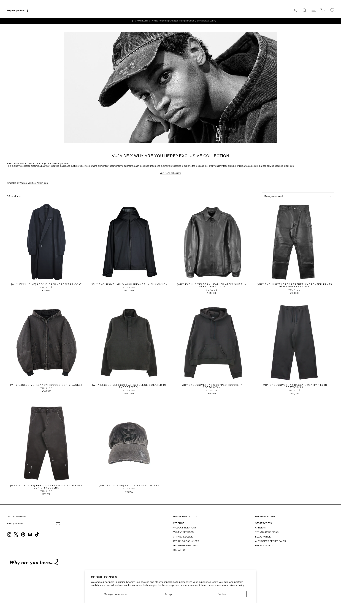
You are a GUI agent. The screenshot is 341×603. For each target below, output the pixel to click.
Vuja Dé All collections (170, 173)
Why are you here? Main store (34, 183)
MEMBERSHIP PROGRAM (185, 545)
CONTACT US (179, 550)
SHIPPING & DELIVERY (184, 537)
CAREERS (260, 527)
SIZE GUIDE (178, 523)
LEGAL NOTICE (263, 537)
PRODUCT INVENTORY (184, 527)
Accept (168, 594)
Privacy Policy (236, 585)
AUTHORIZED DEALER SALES (270, 541)
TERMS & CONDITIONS (266, 532)
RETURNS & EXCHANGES (185, 541)
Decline (222, 594)
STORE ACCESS (263, 523)
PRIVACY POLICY (264, 545)
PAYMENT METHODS (183, 532)
